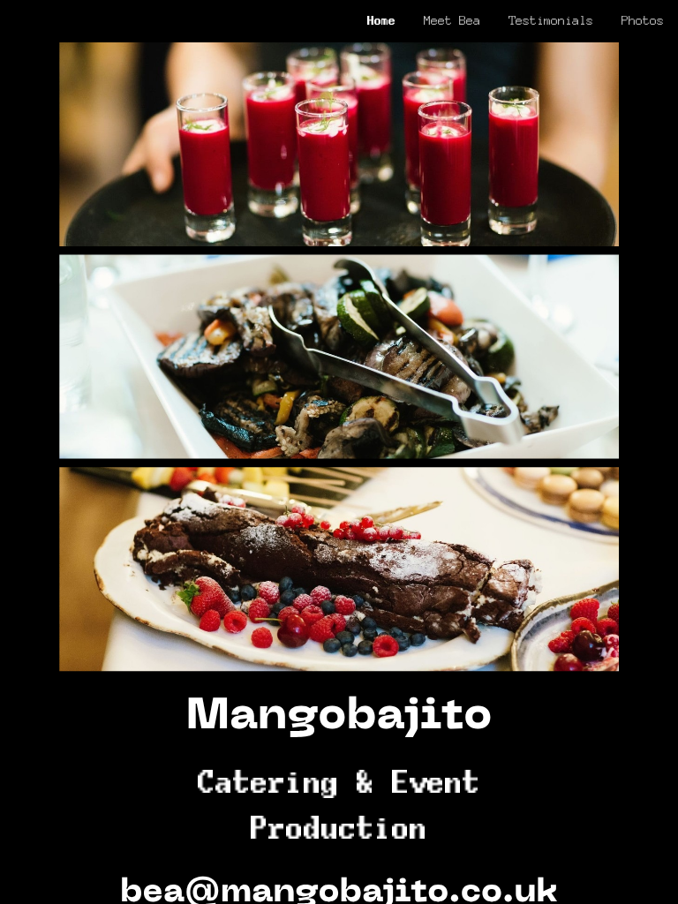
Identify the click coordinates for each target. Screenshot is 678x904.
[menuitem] (381, 20)
